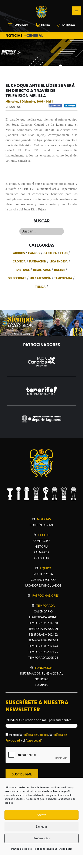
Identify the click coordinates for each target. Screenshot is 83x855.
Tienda (40, 286)
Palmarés (41, 552)
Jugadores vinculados (43, 585)
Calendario (43, 611)
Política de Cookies (35, 734)
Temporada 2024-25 (43, 651)
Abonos (19, 253)
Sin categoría (40, 278)
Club (63, 253)
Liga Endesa (59, 261)
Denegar (41, 826)
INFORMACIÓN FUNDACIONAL (41, 673)
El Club (44, 535)
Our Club (41, 558)
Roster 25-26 (43, 573)
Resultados (42, 269)
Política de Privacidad (45, 849)
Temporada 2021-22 (43, 634)
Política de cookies (21, 849)
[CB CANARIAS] (41, 3)
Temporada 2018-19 (43, 617)
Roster (59, 269)
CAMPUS (41, 685)
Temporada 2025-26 (43, 657)
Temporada (63, 278)
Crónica (19, 261)
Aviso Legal (65, 849)
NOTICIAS (14, 36)
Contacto (41, 540)
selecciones (17, 278)
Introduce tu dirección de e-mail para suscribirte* (38, 719)
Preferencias (41, 838)
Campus (34, 253)
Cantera (50, 253)
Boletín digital (42, 524)
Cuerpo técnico (43, 579)
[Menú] (76, 10)
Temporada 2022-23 (43, 640)
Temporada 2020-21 (43, 628)
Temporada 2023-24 (43, 646)
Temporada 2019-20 (43, 623)
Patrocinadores (45, 595)
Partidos (23, 269)
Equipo (45, 568)
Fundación (37, 261)
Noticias (44, 519)
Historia (41, 546)
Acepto (41, 814)
